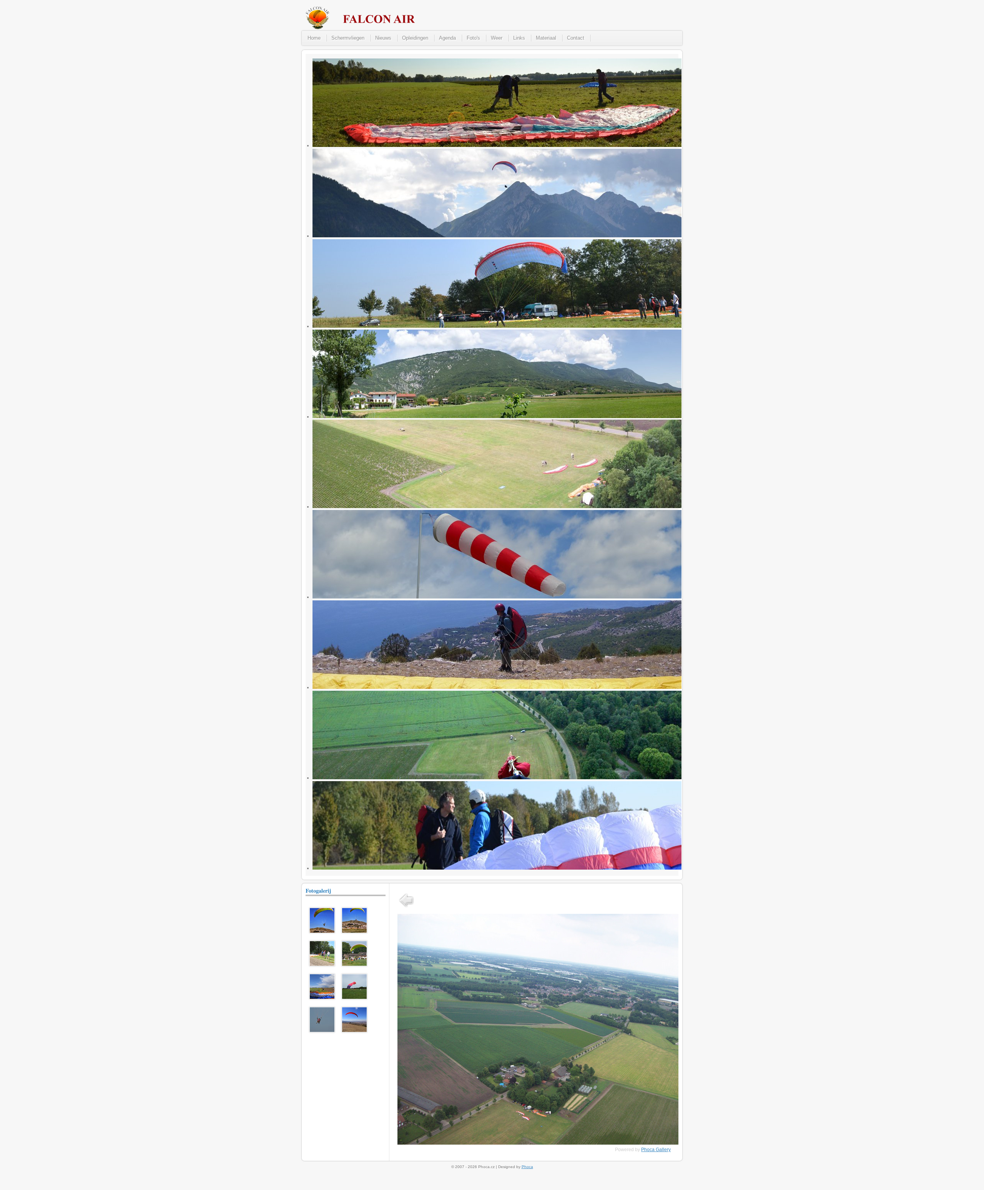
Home (314, 38)
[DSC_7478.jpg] (354, 964)
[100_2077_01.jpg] (354, 997)
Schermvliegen (347, 38)
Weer (496, 38)
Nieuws (383, 38)
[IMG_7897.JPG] (322, 931)
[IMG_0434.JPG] (322, 964)
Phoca (527, 1167)
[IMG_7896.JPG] (354, 931)
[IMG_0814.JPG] (354, 1030)
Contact (575, 38)
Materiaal (546, 38)
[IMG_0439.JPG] (322, 997)
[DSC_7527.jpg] (322, 1030)
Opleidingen (415, 38)
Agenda (447, 38)
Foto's (473, 38)
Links (519, 38)
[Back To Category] (406, 908)
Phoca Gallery (656, 1149)
